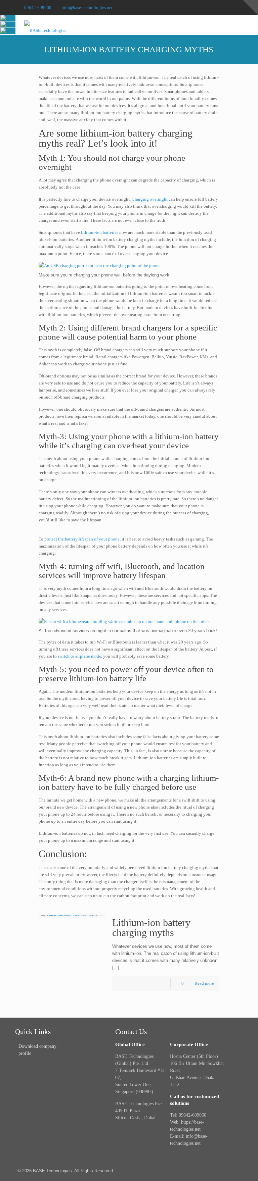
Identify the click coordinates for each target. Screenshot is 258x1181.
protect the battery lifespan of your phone (82, 539)
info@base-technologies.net (87, 7)
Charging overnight (150, 199)
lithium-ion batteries (99, 232)
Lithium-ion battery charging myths (151, 927)
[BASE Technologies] (45, 25)
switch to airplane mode (79, 656)
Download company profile (37, 1050)
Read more (204, 983)
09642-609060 (37, 7)
